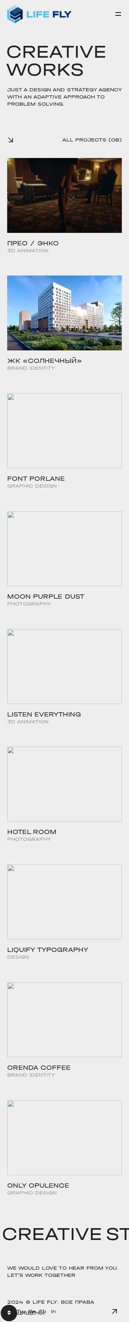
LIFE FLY (45, 1302)
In (53, 1311)
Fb (42, 1311)
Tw (21, 1311)
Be (31, 1311)
